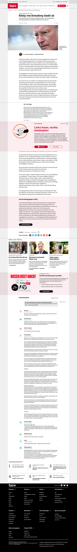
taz (12, 485)
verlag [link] (10, 1)
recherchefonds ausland (60, 498)
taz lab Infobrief (27, 519)
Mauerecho (11, 519)
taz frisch (26, 515)
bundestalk (11, 513)
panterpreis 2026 (58, 502)
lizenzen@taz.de (17, 544)
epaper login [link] (65, 1)
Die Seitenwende (43, 496)
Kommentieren (27, 232)
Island (25, 492)
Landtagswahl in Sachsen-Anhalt (30, 495)
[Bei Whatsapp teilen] (41, 235)
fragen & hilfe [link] (24, 1)
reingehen (11, 523)
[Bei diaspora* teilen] (44, 235)
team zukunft (27, 513)
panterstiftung (58, 500)
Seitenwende (61, 544)
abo (55, 492)
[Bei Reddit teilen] (47, 235)
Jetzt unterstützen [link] (26, 224)
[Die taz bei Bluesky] (64, 485)
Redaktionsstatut (48, 542)
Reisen (10, 531)
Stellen (41, 498)
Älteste (56, 297)
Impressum (53, 544)
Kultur (10, 498)
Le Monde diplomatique (60, 518)
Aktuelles (41, 492)
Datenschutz (47, 544)
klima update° (12, 517)
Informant (41, 544)
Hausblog (41, 494)
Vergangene (42, 519)
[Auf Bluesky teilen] (36, 235)
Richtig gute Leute (28, 502)
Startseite (11, 10)
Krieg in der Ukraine (28, 500)
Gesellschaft (11, 496)
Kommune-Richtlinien (58, 542)
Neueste (52, 297)
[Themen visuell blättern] (55, 5)
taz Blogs (57, 514)
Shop (10, 535)
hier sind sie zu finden (33, 305)
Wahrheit (11, 506)
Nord (10, 504)
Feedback (26, 531)
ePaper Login (27, 535)
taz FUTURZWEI (58, 516)
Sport (10, 500)
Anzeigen (11, 537)
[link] (20, 5)
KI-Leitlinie (65, 542)
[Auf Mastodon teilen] (33, 235)
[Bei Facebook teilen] (38, 235)
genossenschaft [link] (59, 1)
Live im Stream (42, 517)
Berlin (15, 10)
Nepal (25, 498)
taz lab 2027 (42, 521)
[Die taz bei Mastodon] (62, 485)
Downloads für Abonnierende (30, 537)
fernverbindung (12, 515)
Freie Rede (11, 521)
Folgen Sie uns (57, 485)
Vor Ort (41, 515)
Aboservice (26, 533)
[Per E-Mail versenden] (30, 235)
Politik (10, 492)
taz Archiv (57, 519)
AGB (57, 544)
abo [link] (54, 1)
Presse (40, 500)
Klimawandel (27, 504)
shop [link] (20, 1)
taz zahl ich (57, 496)
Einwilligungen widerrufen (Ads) (46, 546)
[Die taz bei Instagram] (67, 485)
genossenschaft (58, 494)
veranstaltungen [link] (15, 1)
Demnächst (42, 513)
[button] (68, 6)
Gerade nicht (62, 123)
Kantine (10, 533)
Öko (10, 494)
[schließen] (67, 123)
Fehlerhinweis (34, 232)
